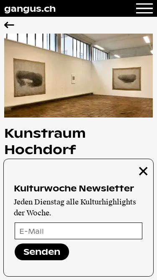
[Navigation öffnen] (144, 8)
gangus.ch (30, 8)
